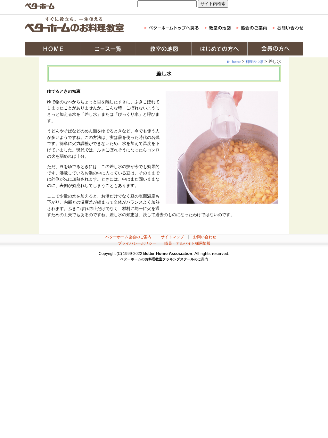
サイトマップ (172, 237)
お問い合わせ (204, 237)
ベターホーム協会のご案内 (128, 237)
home (236, 61)
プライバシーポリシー (137, 243)
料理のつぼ (254, 61)
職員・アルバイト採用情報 (187, 243)
